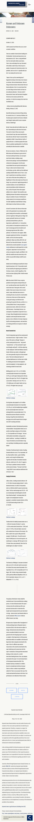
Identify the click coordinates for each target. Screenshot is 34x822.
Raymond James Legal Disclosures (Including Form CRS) (14, 806)
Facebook (11, 690)
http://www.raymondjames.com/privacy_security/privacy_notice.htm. (17, 813)
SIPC (9, 766)
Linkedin (17, 696)
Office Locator (17, 615)
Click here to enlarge (10, 398)
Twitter (23, 690)
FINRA (7, 766)
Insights (17, 30)
